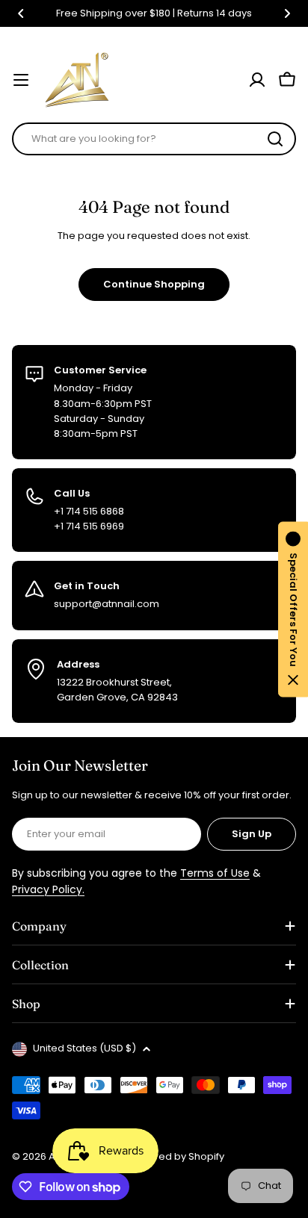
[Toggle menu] (21, 80)
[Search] (275, 139)
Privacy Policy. (48, 889)
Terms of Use (215, 873)
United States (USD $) (84, 1048)
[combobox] (154, 138)
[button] (21, 13)
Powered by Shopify (175, 1156)
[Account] (257, 80)
